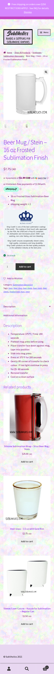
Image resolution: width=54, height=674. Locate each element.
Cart (41, 666)
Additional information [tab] (15, 315)
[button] (46, 72)
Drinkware (37, 52)
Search (27, 669)
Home (9, 52)
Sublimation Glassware (13, 56)
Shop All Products (22, 52)
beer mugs (27, 288)
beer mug (18, 288)
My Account (9, 669)
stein (28, 291)
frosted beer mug (17, 291)
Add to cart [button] (27, 461)
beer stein (37, 288)
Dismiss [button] (28, 12)
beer (11, 288)
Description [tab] (9, 306)
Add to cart (25, 266)
